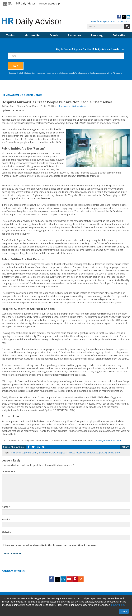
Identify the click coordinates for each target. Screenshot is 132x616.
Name (6, 506)
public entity (114, 452)
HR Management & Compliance (72, 106)
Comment (8, 471)
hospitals (62, 452)
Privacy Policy (118, 604)
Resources (74, 35)
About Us (115, 21)
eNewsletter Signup (100, 21)
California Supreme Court (24, 452)
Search (127, 26)
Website (6, 532)
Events (54, 35)
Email (6, 519)
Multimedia (32, 35)
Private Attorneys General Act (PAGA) (87, 452)
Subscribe (119, 35)
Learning (97, 35)
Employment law (47, 452)
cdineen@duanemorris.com (107, 440)
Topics (10, 35)
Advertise (125, 21)
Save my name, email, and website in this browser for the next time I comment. (50, 545)
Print (125, 446)
